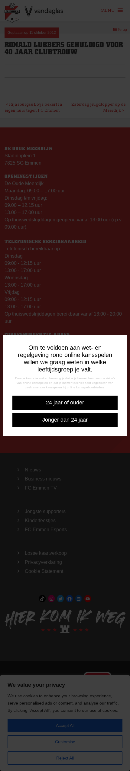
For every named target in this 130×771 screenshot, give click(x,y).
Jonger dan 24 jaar (65, 420)
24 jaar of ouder (65, 403)
